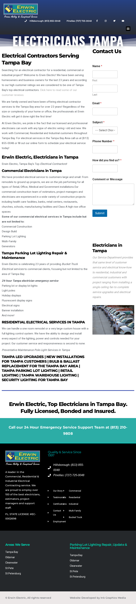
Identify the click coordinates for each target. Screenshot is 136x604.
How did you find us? (106, 160)
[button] (128, 28)
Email (96, 103)
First (94, 80)
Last (94, 94)
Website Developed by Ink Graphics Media (98, 597)
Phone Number (103, 141)
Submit (99, 213)
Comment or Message (107, 179)
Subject (98, 122)
